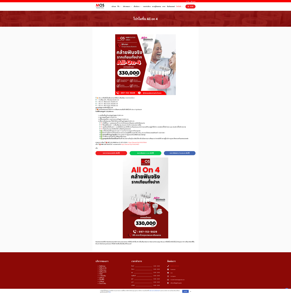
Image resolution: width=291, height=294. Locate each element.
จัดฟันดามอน (102, 270)
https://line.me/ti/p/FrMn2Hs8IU (130, 144)
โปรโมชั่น (178, 6)
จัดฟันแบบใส (102, 272)
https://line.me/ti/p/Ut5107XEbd (137, 142)
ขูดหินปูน (101, 278)
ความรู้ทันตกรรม (156, 6)
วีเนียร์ (101, 274)
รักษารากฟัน (102, 283)
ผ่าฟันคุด (101, 281)
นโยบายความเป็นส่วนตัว (154, 290)
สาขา (163, 6)
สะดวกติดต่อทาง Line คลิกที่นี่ (145, 153)
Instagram (173, 276)
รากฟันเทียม (102, 276)
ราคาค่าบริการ (147, 6)
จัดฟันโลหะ (102, 266)
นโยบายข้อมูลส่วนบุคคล (176, 283)
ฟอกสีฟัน (101, 279)
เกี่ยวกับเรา (137, 6)
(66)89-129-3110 (175, 266)
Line (172, 273)
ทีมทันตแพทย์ (171, 6)
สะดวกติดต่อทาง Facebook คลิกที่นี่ (180, 153)
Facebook (173, 269)
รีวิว (118, 6)
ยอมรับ (185, 291)
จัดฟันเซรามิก (103, 268)
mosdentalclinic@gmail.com (178, 279)
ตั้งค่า (110, 292)
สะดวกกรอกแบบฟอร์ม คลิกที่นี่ (111, 153)
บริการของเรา (126, 6)
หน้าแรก (114, 6)
